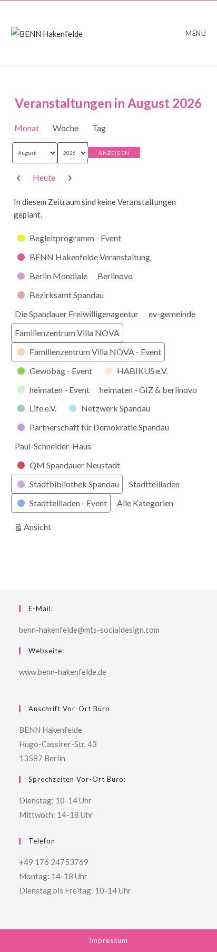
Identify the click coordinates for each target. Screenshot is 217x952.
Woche (65, 128)
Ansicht (39, 526)
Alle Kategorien (145, 503)
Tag (99, 128)
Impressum (108, 940)
